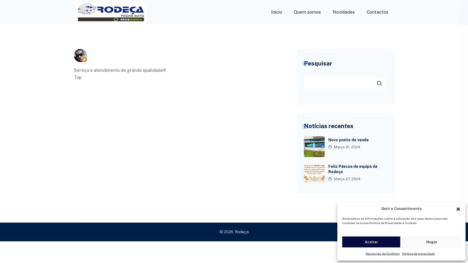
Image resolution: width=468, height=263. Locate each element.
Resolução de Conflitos (383, 253)
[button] (458, 208)
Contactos (377, 12)
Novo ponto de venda (348, 140)
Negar (431, 242)
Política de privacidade (418, 253)
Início (276, 12)
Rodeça (242, 232)
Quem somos (307, 12)
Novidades (344, 12)
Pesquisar (318, 63)
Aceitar (371, 242)
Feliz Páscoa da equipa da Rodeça (352, 169)
